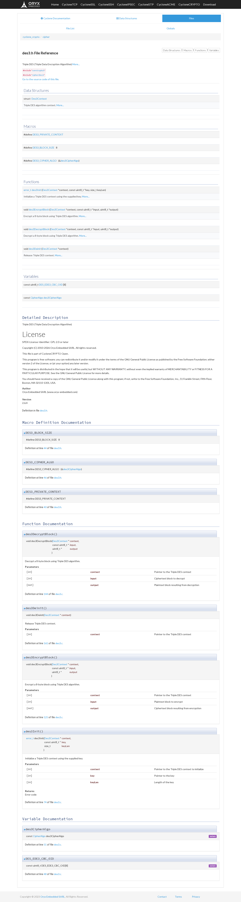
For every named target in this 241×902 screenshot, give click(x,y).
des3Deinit (35, 248)
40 (45, 507)
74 (45, 802)
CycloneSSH (106, 4)
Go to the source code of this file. (40, 79)
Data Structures (171, 50)
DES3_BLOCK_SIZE (43, 147)
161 (46, 643)
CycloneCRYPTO (189, 4)
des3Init (36, 189)
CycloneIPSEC (126, 4)
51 (45, 844)
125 (46, 717)
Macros (188, 50)
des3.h (43, 410)
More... (76, 64)
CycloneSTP (146, 4)
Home (55, 4)
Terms (178, 896)
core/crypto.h (38, 70)
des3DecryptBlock (39, 229)
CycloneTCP (69, 4)
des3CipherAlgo (70, 160)
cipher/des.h (38, 75)
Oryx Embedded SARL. (52, 896)
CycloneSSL (88, 4)
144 (46, 593)
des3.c (59, 593)
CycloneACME (166, 4)
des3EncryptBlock (39, 209)
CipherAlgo (37, 297)
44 (45, 448)
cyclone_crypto (31, 36)
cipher (46, 36)
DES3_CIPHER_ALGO (45, 160)
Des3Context (39, 98)
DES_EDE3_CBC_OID (51, 284)
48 (45, 874)
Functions (200, 50)
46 (45, 477)
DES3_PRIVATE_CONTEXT (48, 134)
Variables (214, 50)
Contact (162, 896)
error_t (27, 189)
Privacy (196, 896)
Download (209, 4)
